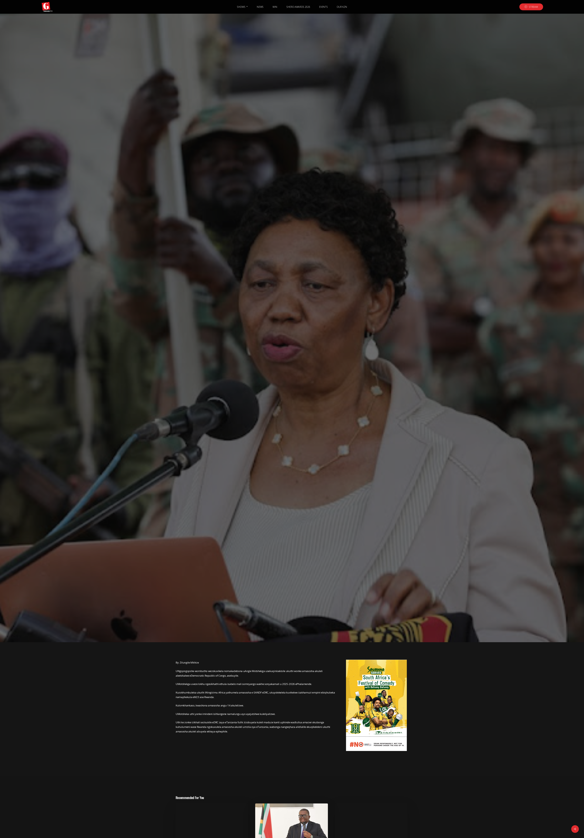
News (200, 385)
